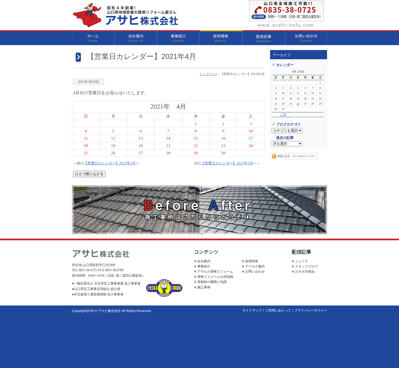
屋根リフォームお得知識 (215, 277)
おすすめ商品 (305, 271)
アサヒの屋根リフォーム (215, 271)
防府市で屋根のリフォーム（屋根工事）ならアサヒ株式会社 (125, 15)
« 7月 (283, 114)
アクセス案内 (255, 266)
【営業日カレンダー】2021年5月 (227, 163)
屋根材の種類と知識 (212, 282)
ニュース (301, 261)
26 (298, 103)
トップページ (208, 74)
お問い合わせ (306, 37)
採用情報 (221, 37)
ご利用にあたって (278, 310)
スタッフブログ (306, 266)
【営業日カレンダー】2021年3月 (110, 163)
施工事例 (203, 287)
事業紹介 (178, 37)
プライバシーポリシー (310, 310)
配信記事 (263, 37)
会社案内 (136, 37)
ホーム (93, 37)
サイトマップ (252, 310)
